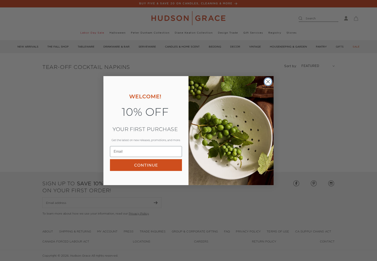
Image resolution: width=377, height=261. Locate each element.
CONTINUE (146, 165)
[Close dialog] (268, 81)
